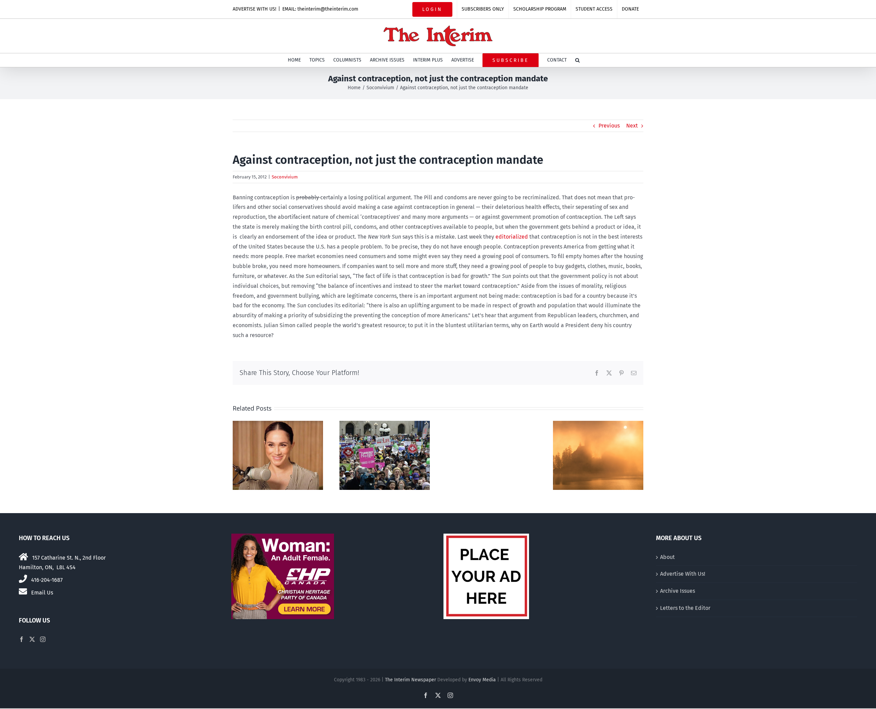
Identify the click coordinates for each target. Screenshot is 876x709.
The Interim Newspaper (410, 680)
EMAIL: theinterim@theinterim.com (320, 9)
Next (632, 125)
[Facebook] (21, 639)
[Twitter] (32, 639)
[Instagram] (43, 639)
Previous (609, 125)
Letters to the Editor (685, 608)
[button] (577, 60)
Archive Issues (677, 591)
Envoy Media (482, 680)
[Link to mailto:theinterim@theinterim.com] (23, 591)
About (667, 557)
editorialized (511, 236)
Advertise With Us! (682, 574)
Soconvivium (285, 176)
